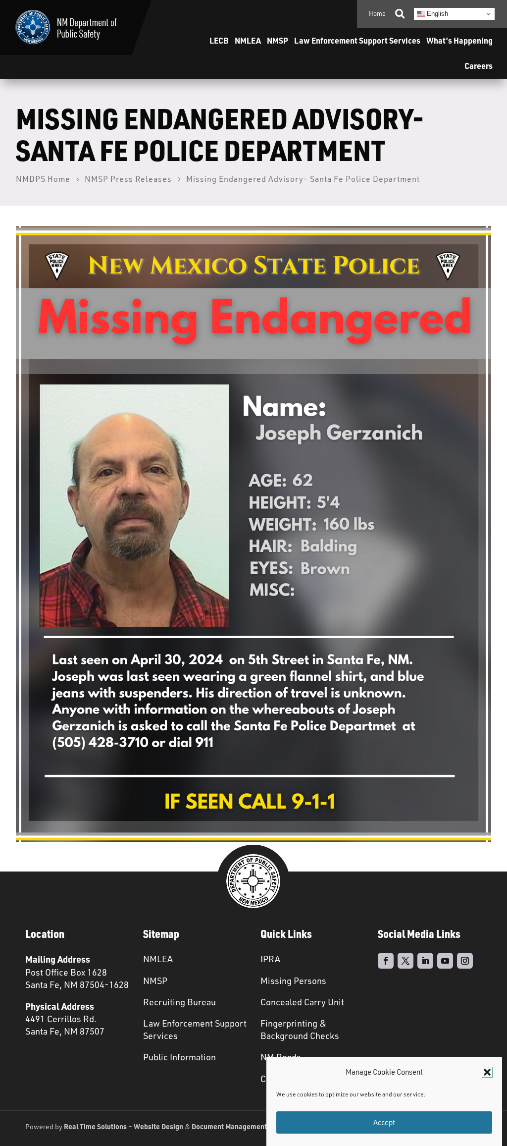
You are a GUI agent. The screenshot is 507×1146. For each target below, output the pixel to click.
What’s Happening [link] (459, 40)
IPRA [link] (270, 958)
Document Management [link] (229, 1126)
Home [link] (377, 13)
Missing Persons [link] (293, 980)
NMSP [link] (277, 40)
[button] (487, 1072)
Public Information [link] (179, 1056)
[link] (66, 27)
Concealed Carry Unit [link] (302, 1001)
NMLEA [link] (248, 40)
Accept (384, 1122)
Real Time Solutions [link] (95, 1126)
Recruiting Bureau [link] (179, 1001)
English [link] (436, 13)
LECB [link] (218, 40)
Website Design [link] (158, 1126)
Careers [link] (478, 65)
